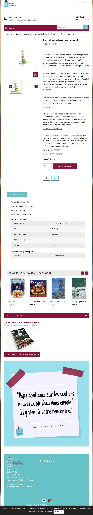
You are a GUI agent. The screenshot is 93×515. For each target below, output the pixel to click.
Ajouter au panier (65, 166)
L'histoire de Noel (37, 302)
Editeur (14, 206)
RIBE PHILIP (50, 44)
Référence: (48, 150)
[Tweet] (54, 178)
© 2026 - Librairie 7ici (35, 505)
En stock (47, 154)
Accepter (58, 511)
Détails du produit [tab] (17, 194)
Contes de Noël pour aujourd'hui (64, 302)
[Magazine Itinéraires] (22, 339)
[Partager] (46, 178)
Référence (16, 210)
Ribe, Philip (26, 202)
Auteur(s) (15, 202)
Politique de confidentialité (40, 511)
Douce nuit (13, 302)
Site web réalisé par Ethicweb (55, 505)
